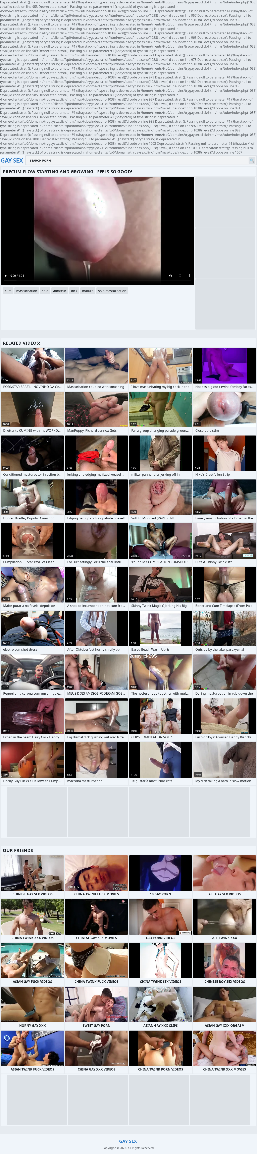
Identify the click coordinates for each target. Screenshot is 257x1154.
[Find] (252, 160)
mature (87, 291)
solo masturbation (112, 291)
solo (45, 291)
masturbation (26, 291)
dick (74, 291)
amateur (59, 291)
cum (8, 291)
